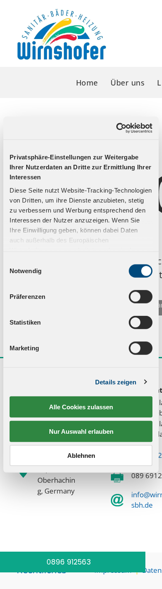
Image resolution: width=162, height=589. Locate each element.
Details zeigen (115, 381)
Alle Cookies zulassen (81, 407)
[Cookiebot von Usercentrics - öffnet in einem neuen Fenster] (116, 127)
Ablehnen (81, 455)
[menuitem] (87, 83)
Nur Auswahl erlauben (81, 431)
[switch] (140, 296)
